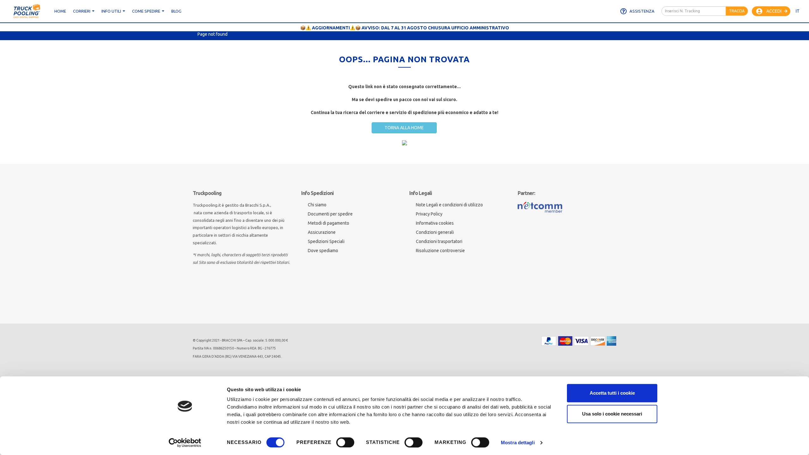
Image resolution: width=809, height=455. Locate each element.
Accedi (773, 11)
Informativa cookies (435, 223)
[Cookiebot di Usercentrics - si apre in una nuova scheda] (185, 442)
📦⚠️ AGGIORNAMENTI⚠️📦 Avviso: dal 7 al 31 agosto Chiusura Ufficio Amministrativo (404, 27)
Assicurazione (322, 232)
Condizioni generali (435, 232)
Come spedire (146, 11)
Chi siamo (317, 204)
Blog (176, 11)
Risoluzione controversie (440, 250)
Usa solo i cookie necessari (612, 413)
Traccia (737, 11)
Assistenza (641, 11)
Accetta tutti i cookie (612, 393)
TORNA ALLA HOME (404, 127)
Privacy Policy (429, 213)
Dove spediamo (323, 250)
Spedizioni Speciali (326, 241)
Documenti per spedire (330, 213)
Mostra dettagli (518, 442)
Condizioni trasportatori (439, 241)
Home (60, 11)
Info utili (111, 11)
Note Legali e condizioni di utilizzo (449, 204)
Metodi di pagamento (328, 223)
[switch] (345, 442)
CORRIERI (82, 11)
